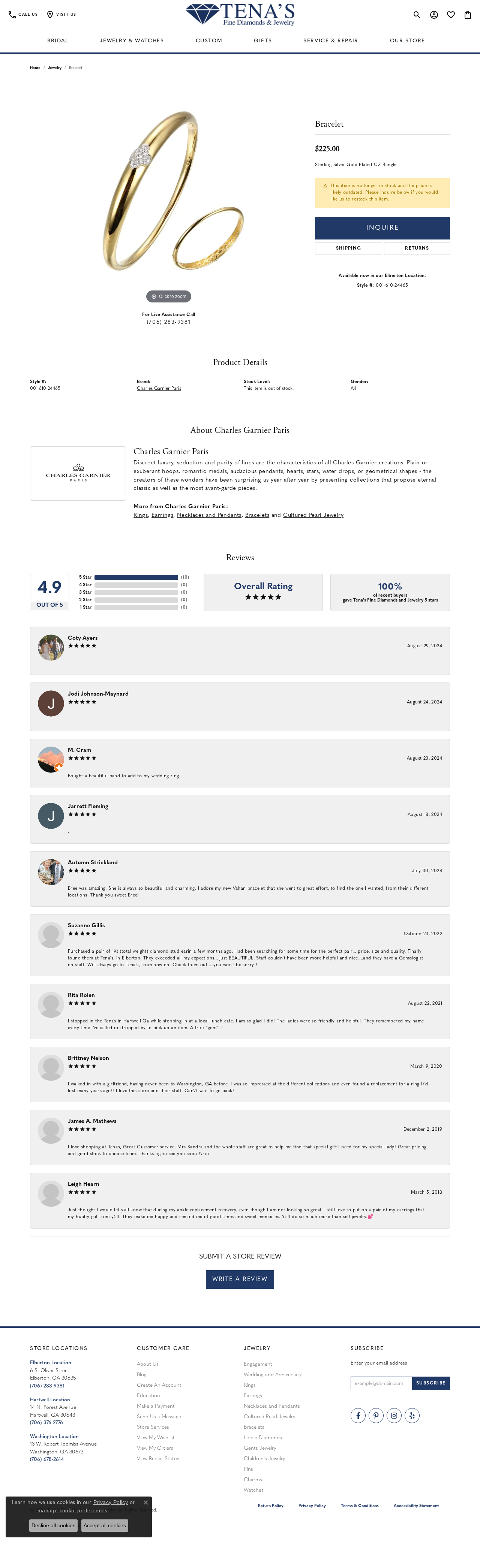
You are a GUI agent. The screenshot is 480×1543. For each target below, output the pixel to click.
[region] (168, 193)
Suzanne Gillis (86, 926)
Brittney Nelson (88, 1058)
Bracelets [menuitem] (254, 1427)
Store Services (153, 1427)
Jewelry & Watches (132, 41)
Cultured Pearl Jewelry (313, 515)
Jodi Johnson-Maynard (98, 694)
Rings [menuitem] (250, 1385)
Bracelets (257, 515)
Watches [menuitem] (254, 1490)
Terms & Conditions (360, 1506)
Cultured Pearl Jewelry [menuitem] (269, 1416)
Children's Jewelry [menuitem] (264, 1458)
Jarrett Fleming (88, 807)
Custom (209, 41)
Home (35, 68)
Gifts (263, 41)
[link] (23, 14)
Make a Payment (156, 1406)
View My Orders (155, 1448)
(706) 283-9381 (168, 322)
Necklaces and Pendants (209, 515)
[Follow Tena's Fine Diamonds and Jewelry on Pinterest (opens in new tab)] (376, 1415)
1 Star (86, 607)
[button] (60, 14)
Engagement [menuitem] (258, 1364)
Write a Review (239, 1280)
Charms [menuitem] (253, 1479)
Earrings (162, 515)
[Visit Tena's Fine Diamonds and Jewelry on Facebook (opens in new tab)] (358, 1415)
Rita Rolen (81, 995)
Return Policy (271, 1506)
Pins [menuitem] (248, 1469)
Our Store (407, 41)
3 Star (85, 592)
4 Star (85, 585)
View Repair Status (158, 1458)
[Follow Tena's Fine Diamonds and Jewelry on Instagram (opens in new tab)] (394, 1415)
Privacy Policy (312, 1506)
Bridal (58, 41)
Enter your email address (379, 1363)
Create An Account (159, 1385)
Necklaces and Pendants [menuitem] (272, 1406)
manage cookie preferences (73, 1510)
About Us (148, 1364)
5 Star (85, 577)
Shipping (348, 248)
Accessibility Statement (416, 1506)
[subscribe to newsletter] (431, 1383)
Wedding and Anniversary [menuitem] (273, 1374)
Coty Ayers (83, 638)
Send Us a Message (159, 1416)
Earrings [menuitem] (253, 1395)
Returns (417, 248)
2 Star (85, 600)
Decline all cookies (53, 1525)
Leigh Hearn (83, 1184)
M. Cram (79, 750)
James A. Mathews (92, 1121)
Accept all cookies (105, 1525)
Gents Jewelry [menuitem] (260, 1448)
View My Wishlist (156, 1437)
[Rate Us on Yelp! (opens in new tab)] (412, 1415)
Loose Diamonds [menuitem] (263, 1437)
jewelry (55, 68)
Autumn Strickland (93, 863)
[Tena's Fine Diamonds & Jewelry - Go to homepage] (240, 15)
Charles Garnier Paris (159, 388)
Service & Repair (330, 41)
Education (148, 1395)
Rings (141, 515)
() (185, 577)
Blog (142, 1374)
